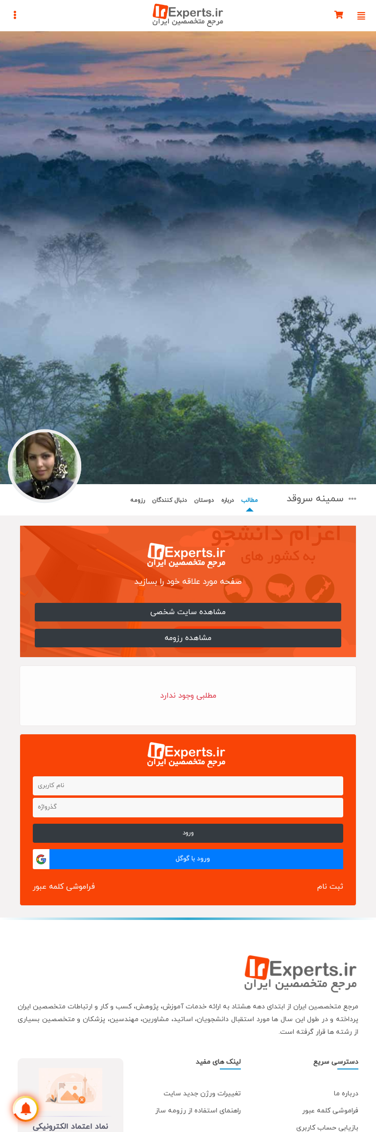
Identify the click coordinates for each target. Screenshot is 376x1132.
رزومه (137, 500)
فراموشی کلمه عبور (64, 886)
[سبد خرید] (339, 15)
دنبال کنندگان (169, 500)
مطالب (249, 500)
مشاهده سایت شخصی (188, 612)
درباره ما (346, 1093)
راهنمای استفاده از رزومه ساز (198, 1110)
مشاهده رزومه (188, 638)
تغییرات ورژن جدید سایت (202, 1093)
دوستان (204, 500)
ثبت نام (330, 886)
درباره (227, 500)
